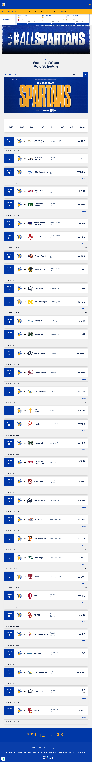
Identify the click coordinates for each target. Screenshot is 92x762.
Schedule (36, 11)
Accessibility (46, 756)
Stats (43, 11)
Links (28, 23)
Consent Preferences (24, 752)
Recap (84, 178)
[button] (89, 19)
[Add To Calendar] (85, 74)
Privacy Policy (10, 752)
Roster (20, 11)
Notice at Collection (79, 752)
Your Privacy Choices (64, 752)
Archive (55, 11)
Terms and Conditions (39, 752)
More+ (63, 11)
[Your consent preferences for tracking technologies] (3, 759)
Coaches (28, 11)
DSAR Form (52, 752)
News (49, 11)
